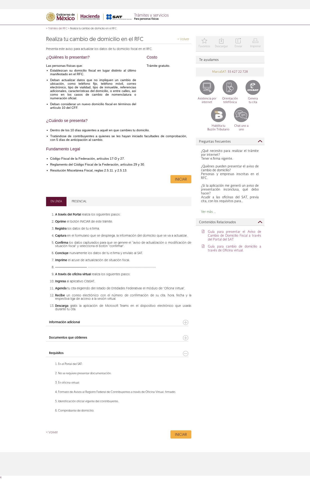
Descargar (221, 43)
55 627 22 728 (237, 71)
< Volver (183, 39)
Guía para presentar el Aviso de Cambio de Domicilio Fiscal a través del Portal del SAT (234, 235)
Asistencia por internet (207, 100)
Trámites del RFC (57, 28)
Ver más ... (208, 211)
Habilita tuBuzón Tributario (218, 127)
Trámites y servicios (151, 16)
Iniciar (181, 179)
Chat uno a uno (241, 127)
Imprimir (255, 43)
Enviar (238, 43)
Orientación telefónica (230, 100)
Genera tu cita (253, 100)
